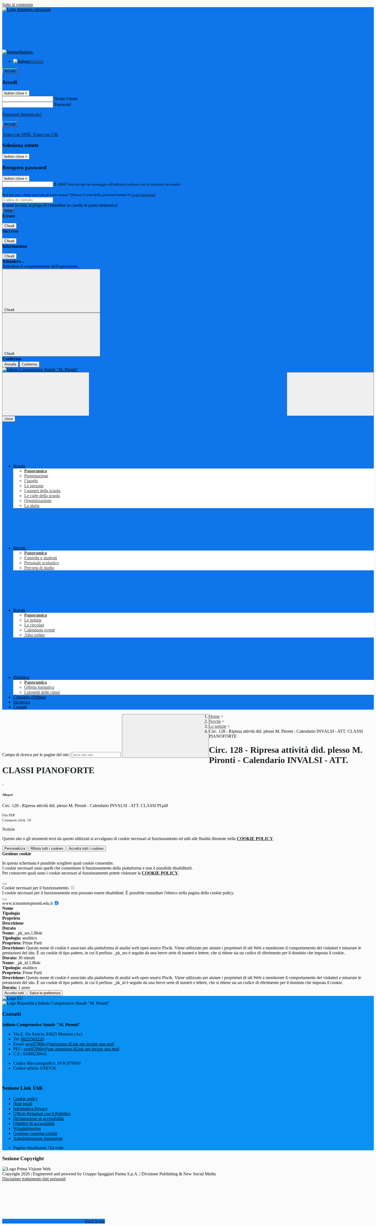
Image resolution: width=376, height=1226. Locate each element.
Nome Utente (66, 98)
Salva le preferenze (44, 993)
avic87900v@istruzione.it (70, 1044)
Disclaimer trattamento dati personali (34, 1178)
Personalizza (14, 848)
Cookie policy (25, 1098)
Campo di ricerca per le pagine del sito (35, 754)
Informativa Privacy (30, 1108)
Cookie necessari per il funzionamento (36, 888)
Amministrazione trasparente (38, 1138)
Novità (215, 721)
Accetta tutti (86, 848)
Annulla (10, 364)
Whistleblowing (27, 1128)
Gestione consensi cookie (35, 1133)
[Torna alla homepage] (188, 369)
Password (62, 104)
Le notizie (217, 726)
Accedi (9, 71)
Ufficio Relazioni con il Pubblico (41, 1113)
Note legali (22, 1103)
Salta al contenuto (17, 4)
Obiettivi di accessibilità (34, 1123)
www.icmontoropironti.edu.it (28, 903)
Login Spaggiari (143, 195)
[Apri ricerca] (330, 394)
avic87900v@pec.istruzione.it (71, 1049)
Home (214, 716)
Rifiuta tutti (47, 848)
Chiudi (9, 226)
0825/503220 (32, 1039)
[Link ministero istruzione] (26, 9)
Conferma (29, 364)
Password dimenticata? (22, 114)
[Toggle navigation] (45, 394)
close (8, 419)
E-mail (60, 184)
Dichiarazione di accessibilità (38, 1118)
